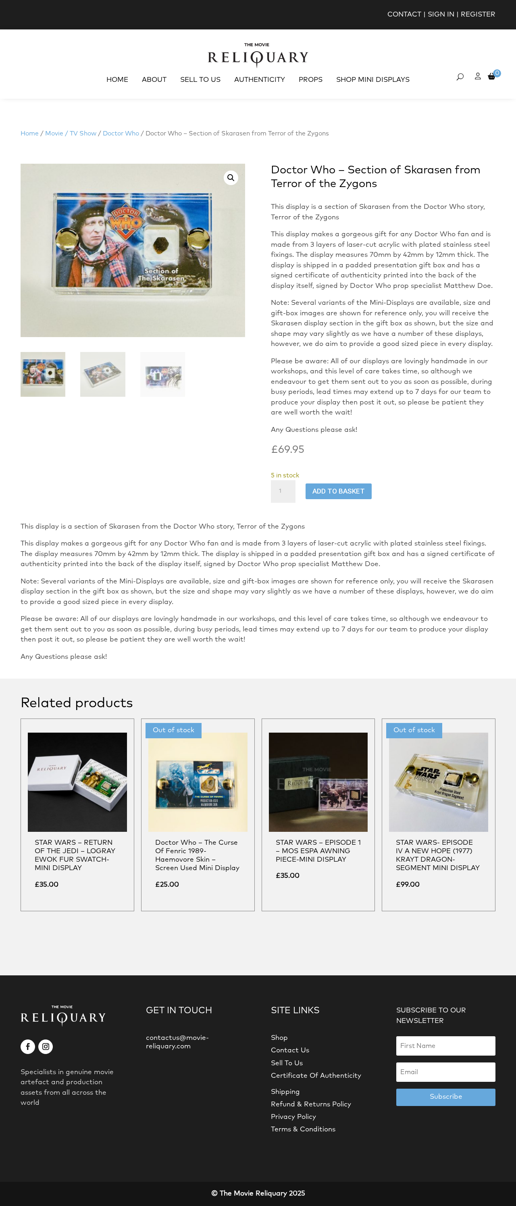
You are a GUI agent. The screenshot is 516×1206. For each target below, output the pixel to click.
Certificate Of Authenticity (316, 1076)
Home (117, 80)
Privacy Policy (293, 1117)
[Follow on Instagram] (45, 1046)
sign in (441, 14)
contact (404, 14)
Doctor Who (121, 134)
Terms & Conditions (303, 1129)
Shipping (285, 1092)
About (154, 80)
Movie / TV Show (70, 134)
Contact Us (290, 1050)
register (478, 14)
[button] (231, 178)
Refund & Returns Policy (311, 1104)
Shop (279, 1038)
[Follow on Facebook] (28, 1046)
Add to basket (338, 491)
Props (310, 80)
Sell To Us (200, 80)
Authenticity (259, 80)
